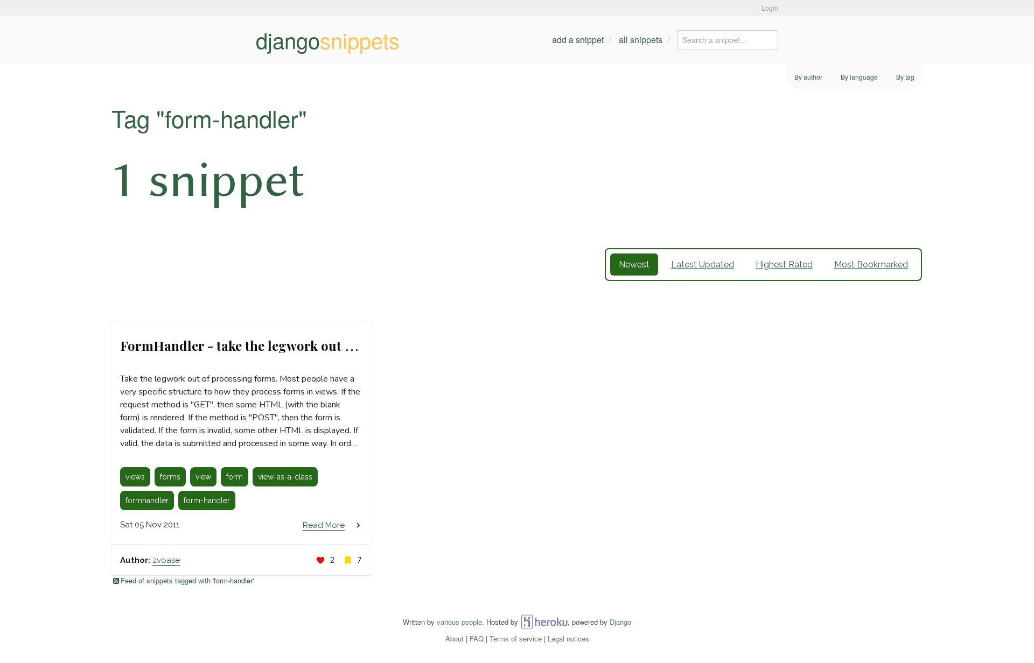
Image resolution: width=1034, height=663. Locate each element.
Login (769, 7)
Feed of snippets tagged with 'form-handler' (187, 580)
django (328, 39)
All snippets (640, 39)
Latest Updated (702, 264)
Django (620, 622)
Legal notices (568, 638)
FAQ (477, 638)
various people (459, 622)
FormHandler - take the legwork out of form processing (290, 345)
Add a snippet (578, 39)
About (454, 638)
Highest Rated (784, 264)
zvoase (166, 560)
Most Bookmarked (871, 264)
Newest (634, 264)
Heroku (544, 622)
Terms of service (516, 638)
